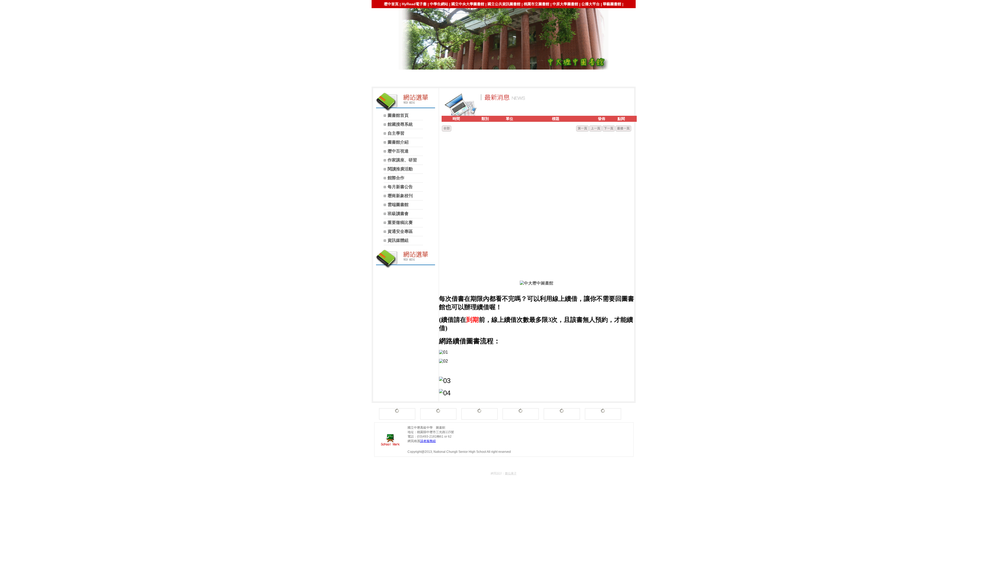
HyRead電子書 (414, 4)
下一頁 (608, 128)
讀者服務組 (428, 441)
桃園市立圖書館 (536, 4)
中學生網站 (439, 4)
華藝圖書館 (612, 4)
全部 (446, 128)
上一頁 (595, 128)
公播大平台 (590, 4)
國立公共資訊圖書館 (504, 4)
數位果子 (511, 473)
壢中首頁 (391, 4)
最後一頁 (623, 128)
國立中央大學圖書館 (467, 4)
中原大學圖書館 (565, 4)
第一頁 (582, 128)
